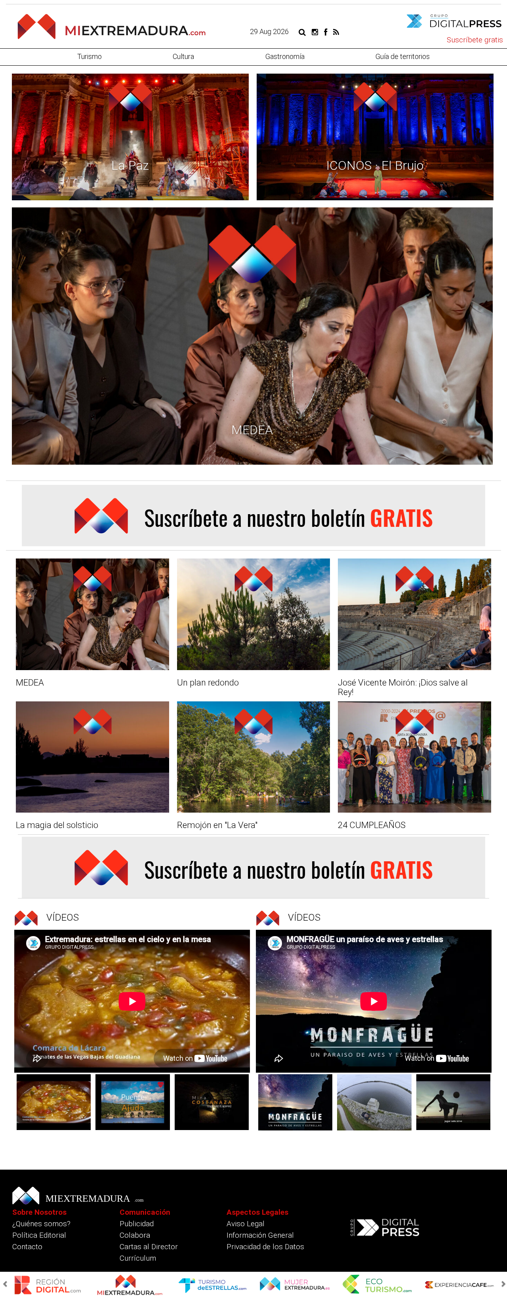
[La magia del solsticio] (92, 757)
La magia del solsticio (57, 825)
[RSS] (336, 31)
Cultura (183, 56)
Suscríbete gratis (475, 39)
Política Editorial (39, 1235)
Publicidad (137, 1223)
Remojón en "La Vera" (217, 825)
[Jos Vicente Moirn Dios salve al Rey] (414, 614)
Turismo (89, 56)
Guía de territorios (402, 56)
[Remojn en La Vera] (253, 757)
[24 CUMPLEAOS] (414, 757)
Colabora (135, 1235)
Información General (260, 1235)
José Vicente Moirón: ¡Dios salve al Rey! (403, 687)
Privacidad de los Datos (265, 1246)
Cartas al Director (149, 1246)
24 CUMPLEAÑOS (372, 825)
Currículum (138, 1258)
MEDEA (252, 429)
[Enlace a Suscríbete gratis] (253, 515)
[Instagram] (315, 31)
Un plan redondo (208, 683)
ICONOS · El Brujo (374, 165)
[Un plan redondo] (253, 614)
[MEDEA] (92, 614)
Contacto (27, 1246)
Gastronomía (285, 56)
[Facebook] (325, 31)
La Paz (130, 165)
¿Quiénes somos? (41, 1223)
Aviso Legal (246, 1223)
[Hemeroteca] (302, 31)
